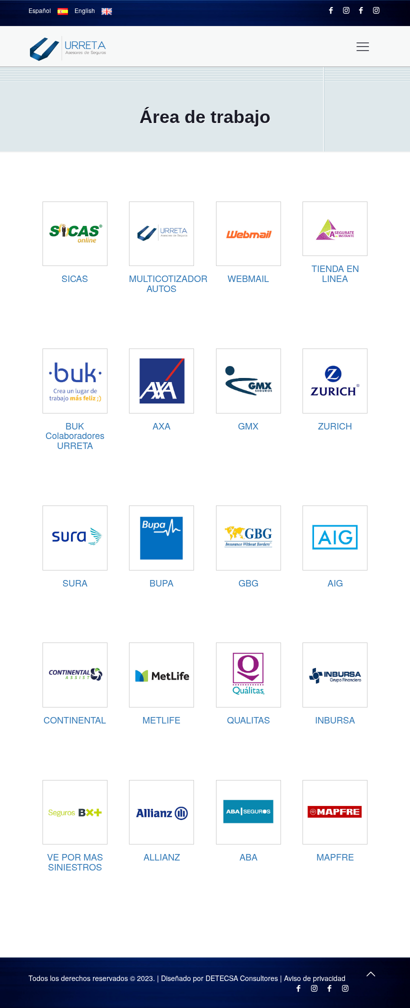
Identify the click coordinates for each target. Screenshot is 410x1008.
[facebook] (331, 9)
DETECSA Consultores (242, 978)
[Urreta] (73, 46)
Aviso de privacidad (315, 978)
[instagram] (346, 9)
